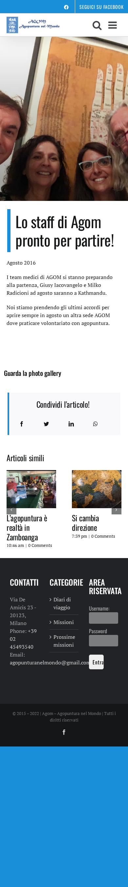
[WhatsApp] (95, 424)
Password (98, 631)
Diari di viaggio (62, 603)
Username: (99, 608)
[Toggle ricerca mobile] (97, 25)
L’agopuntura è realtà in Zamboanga (27, 527)
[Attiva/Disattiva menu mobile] (113, 25)
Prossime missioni (64, 640)
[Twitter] (46, 424)
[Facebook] (22, 424)
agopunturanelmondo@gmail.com (50, 662)
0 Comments (40, 545)
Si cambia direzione (85, 522)
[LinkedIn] (71, 424)
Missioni (63, 622)
